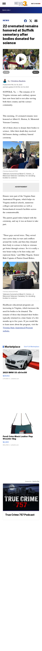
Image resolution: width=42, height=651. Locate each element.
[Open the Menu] (4, 3)
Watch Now (35, 3)
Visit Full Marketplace (31, 346)
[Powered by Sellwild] (35, 481)
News (6, 20)
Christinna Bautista (18, 81)
